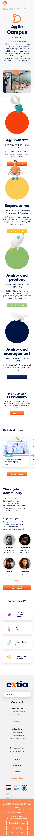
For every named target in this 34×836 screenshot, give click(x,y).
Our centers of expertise (17, 711)
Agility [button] (9, 455)
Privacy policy (18, 818)
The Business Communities (17, 738)
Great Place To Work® (17, 732)
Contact (17, 765)
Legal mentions (10, 818)
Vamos (17, 772)
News (17, 759)
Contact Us (17, 413)
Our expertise (17, 708)
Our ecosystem (17, 748)
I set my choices (17, 828)
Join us (17, 721)
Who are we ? (17, 702)
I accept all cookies (17, 823)
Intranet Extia (17, 778)
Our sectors (17, 715)
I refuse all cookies (17, 833)
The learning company (17, 735)
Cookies (25, 818)
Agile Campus (17, 742)
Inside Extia (17, 729)
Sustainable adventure (17, 751)
